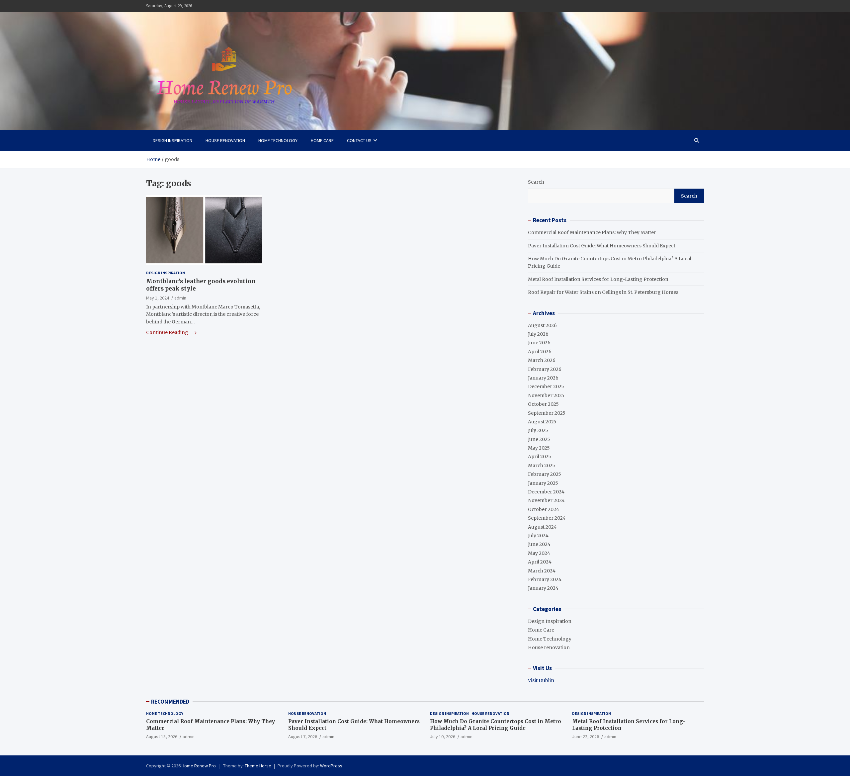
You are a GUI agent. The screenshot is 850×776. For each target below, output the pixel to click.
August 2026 (542, 325)
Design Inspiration (172, 140)
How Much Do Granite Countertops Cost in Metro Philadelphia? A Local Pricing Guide (495, 724)
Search (536, 182)
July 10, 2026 (442, 736)
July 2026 (538, 334)
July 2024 (538, 536)
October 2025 (543, 404)
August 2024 (542, 527)
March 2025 (541, 466)
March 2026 (541, 360)
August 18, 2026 (161, 736)
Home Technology (278, 140)
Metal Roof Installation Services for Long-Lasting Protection (598, 279)
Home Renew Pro (199, 766)
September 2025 (546, 413)
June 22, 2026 (585, 736)
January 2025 (543, 483)
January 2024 (543, 588)
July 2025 (538, 430)
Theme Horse (258, 766)
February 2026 (544, 369)
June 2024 (539, 544)
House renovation (225, 140)
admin (180, 298)
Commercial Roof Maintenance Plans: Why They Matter (592, 232)
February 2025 (544, 474)
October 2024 (543, 509)
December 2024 (546, 492)
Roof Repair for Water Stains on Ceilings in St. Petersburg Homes (603, 292)
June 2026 (539, 343)
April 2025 (539, 457)
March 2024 (541, 571)
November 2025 (546, 395)
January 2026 (543, 378)
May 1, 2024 (157, 298)
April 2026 (540, 352)
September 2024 (547, 518)
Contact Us (359, 140)
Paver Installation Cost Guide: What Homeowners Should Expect (601, 246)
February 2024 (544, 579)
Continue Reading (167, 332)
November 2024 (546, 500)
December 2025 (546, 386)
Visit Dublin (541, 680)
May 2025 (539, 448)
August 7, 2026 (302, 736)
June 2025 (539, 439)
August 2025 (542, 422)
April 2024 (540, 562)
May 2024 (539, 553)
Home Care (322, 140)
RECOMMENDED (170, 701)
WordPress (331, 766)
